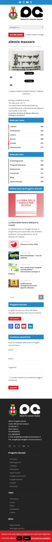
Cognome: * (12, 367)
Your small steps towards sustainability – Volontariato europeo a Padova (24, 270)
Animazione (15, 169)
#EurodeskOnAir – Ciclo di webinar (31, 256)
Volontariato (15, 147)
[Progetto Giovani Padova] (25, 18)
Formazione (15, 131)
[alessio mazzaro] (26, 70)
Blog (12, 177)
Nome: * (11, 359)
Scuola (13, 143)
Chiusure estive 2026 (29, 244)
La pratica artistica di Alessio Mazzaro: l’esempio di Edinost (23, 114)
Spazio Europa (16, 181)
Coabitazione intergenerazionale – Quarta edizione (29, 285)
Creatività (14, 173)
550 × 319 (20, 49)
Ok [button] (19, 538)
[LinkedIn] (30, 326)
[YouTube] (23, 326)
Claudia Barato (29, 46)
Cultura (13, 126)
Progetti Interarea (18, 165)
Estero (13, 139)
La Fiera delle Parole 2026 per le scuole (23, 223)
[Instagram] (10, 326)
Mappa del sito (15, 525)
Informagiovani (16, 161)
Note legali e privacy (17, 528)
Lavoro (13, 135)
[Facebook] (17, 326)
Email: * (11, 350)
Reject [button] (27, 538)
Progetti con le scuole (17, 476)
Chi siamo (13, 459)
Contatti (13, 483)
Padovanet (14, 486)
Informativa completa (40, 538)
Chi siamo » (15, 318)
